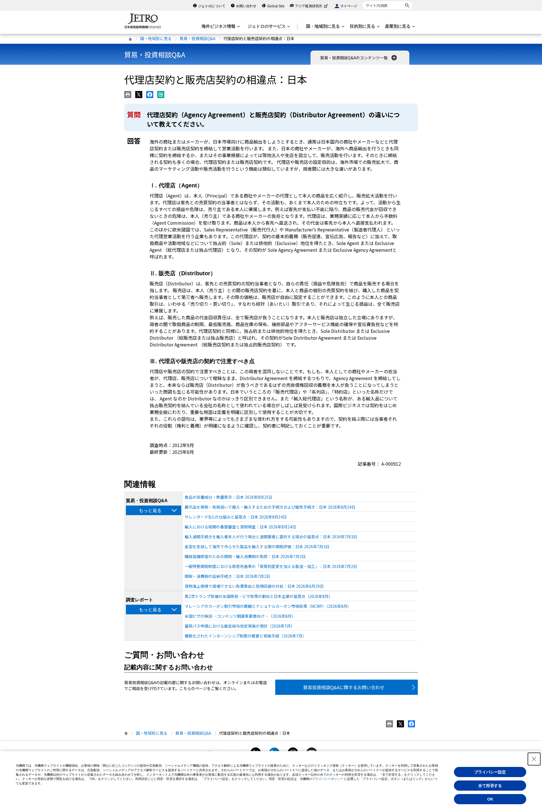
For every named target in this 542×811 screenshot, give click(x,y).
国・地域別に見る (156, 38)
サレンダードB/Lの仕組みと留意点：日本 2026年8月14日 (236, 517)
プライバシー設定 (490, 772)
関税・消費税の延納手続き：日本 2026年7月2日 (227, 576)
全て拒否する (490, 785)
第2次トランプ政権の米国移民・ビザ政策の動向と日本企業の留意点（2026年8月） (259, 596)
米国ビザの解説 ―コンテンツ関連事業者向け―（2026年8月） (240, 616)
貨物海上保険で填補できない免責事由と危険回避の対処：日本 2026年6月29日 (254, 586)
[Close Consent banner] (534, 759)
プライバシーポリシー (327, 778)
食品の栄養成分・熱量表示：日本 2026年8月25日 (228, 497)
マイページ (348, 5)
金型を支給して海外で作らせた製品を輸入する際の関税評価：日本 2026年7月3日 (257, 546)
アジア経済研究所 (308, 5)
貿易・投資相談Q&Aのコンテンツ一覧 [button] (354, 57)
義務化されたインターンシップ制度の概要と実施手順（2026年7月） (245, 636)
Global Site (275, 5)
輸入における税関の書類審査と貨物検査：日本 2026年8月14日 (240, 527)
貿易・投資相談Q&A (197, 38)
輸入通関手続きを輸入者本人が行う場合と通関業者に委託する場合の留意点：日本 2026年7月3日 (271, 536)
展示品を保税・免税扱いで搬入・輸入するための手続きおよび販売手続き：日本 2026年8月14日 (270, 507)
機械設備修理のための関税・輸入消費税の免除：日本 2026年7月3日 (245, 556)
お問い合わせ (246, 5)
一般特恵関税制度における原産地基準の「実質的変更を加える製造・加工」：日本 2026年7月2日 (271, 566)
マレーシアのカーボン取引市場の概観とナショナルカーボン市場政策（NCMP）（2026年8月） (268, 606)
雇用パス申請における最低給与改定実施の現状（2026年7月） (240, 626)
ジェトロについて (211, 5)
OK (490, 799)
